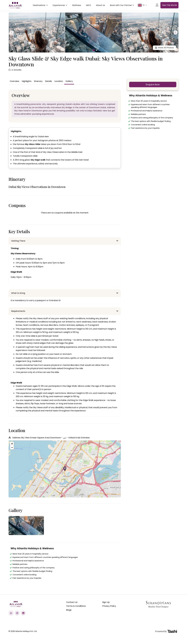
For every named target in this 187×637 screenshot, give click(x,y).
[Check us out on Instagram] (17, 613)
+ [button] (12, 443)
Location (58, 81)
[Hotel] (64, 468)
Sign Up (106, 602)
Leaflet (118, 496)
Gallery (69, 81)
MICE (88, 5)
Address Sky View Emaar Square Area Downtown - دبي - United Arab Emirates (51, 437)
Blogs (68, 609)
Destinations (39, 5)
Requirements (18, 311)
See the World (169, 5)
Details (48, 81)
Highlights (26, 81)
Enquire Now (153, 84)
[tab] (65, 241)
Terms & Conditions (76, 606)
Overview (14, 81)
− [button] (12, 447)
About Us (100, 5)
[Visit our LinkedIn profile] (23, 613)
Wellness (76, 5)
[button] (93, 50)
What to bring (18, 293)
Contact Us (71, 602)
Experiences (59, 5)
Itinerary (38, 81)
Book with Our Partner (121, 5)
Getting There (18, 240)
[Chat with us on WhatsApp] (11, 613)
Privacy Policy (109, 606)
